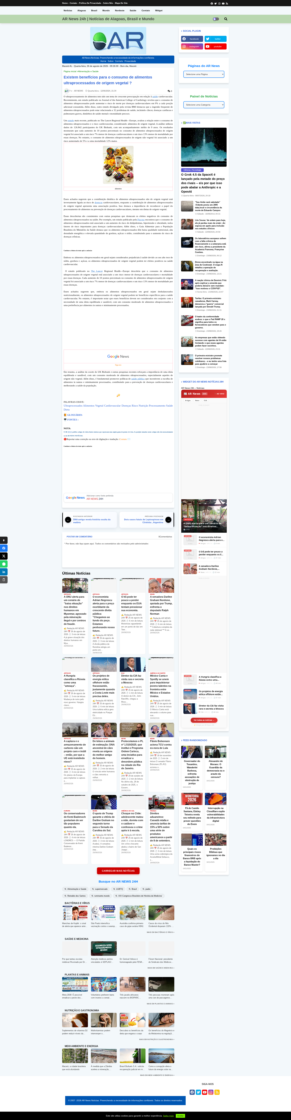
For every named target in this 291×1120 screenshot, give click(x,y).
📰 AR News (195, 393)
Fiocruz (141, 219)
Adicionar (118, 497)
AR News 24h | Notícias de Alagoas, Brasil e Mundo (108, 19)
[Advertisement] (118, 328)
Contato (73, 3)
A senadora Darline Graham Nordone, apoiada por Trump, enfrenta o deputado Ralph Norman (210, 567)
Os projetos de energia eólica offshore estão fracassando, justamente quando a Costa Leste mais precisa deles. (212, 693)
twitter (218, 39)
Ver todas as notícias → (204, 720)
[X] (4, 556)
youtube (218, 46)
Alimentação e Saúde (88, 71)
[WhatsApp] (4, 564)
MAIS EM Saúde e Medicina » (161, 968)
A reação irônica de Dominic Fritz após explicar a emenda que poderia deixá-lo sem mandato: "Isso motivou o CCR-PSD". (211, 284)
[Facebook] (4, 548)
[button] (226, 19)
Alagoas (81, 10)
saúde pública (138, 379)
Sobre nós (108, 3)
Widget (158, 10)
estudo (71, 120)
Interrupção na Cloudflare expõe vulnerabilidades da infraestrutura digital (216, 814)
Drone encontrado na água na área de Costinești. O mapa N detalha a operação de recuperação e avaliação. (209, 266)
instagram (194, 46)
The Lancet (97, 271)
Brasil (94, 10)
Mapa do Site (121, 3)
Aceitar (180, 1116)
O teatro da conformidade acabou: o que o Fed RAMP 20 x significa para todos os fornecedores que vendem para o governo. (210, 322)
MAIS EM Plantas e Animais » (160, 1004)
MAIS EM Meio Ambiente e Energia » (157, 1075)
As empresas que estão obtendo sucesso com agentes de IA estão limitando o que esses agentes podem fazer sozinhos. (210, 341)
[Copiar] (4, 579)
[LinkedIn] (4, 571)
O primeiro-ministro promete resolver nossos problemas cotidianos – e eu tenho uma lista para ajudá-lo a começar (210, 359)
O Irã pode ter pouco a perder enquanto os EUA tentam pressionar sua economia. (212, 553)
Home (65, 3)
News (197, 400)
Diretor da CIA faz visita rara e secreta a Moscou (211, 707)
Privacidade (130, 61)
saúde (155, 96)
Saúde (133, 10)
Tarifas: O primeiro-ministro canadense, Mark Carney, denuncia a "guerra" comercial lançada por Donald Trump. (209, 302)
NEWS (70, 432)
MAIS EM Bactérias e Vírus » (160, 932)
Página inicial (70, 71)
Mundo (106, 10)
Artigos (188, 400)
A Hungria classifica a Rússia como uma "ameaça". (210, 678)
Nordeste (119, 10)
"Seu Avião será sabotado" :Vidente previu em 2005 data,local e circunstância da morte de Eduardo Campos (208, 206)
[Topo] (4, 540)
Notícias (68, 10)
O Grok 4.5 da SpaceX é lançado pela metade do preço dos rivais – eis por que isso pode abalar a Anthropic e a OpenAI (203, 183)
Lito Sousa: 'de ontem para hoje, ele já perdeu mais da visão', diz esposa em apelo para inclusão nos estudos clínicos (210, 224)
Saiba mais (168, 1116)
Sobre (111, 61)
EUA (205, 400)
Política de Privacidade (90, 3)
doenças (98, 202)
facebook (194, 39)
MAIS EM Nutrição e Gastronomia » (156, 1039)
